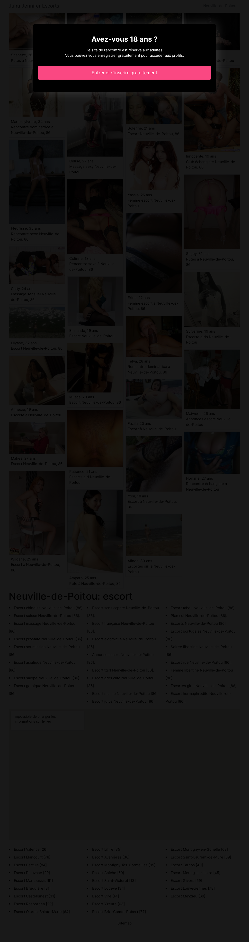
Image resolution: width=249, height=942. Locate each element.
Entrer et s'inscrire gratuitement (124, 72)
